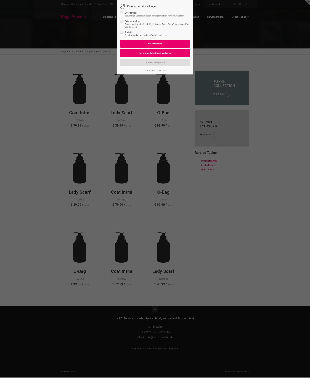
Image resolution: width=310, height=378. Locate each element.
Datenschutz (149, 70)
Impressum (161, 70)
